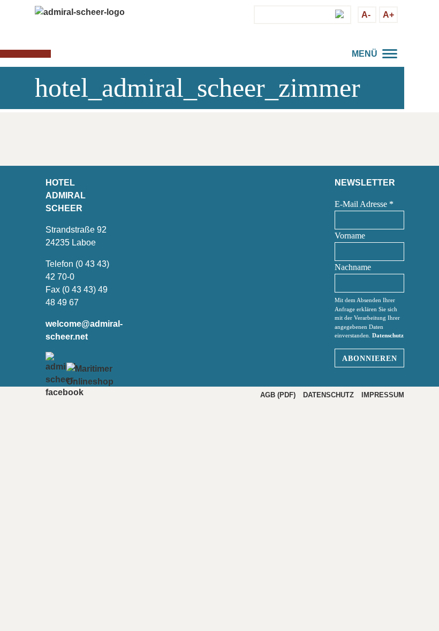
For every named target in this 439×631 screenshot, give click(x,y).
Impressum (382, 395)
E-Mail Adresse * (364, 204)
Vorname (350, 235)
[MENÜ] (390, 52)
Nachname (353, 267)
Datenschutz (388, 335)
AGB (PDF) (278, 395)
